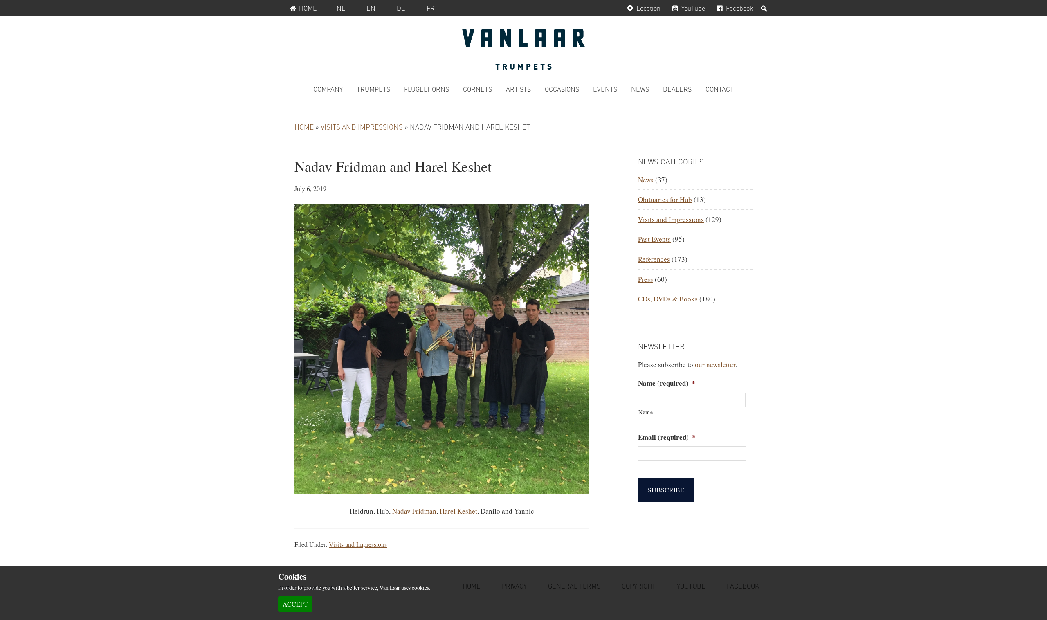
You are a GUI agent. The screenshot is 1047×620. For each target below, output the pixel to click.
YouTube (693, 8)
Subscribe (666, 489)
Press (645, 279)
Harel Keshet (458, 511)
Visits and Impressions (362, 126)
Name (645, 412)
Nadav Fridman (414, 511)
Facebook (739, 8)
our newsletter (715, 364)
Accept (295, 604)
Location (648, 8)
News (646, 179)
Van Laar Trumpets (523, 49)
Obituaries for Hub (665, 199)
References (654, 259)
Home (308, 8)
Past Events (654, 239)
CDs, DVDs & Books (668, 298)
